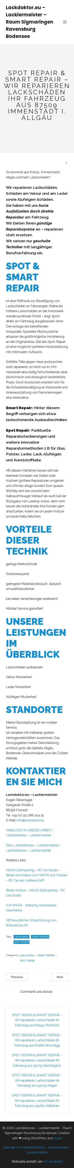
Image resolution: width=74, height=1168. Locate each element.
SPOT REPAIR (21, 942)
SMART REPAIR (40, 936)
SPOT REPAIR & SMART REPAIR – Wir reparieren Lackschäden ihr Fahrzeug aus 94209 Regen (37, 1080)
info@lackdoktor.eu (30, 820)
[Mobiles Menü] (64, 22)
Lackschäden (21, 936)
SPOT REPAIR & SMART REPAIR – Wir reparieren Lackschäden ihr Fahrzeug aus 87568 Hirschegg (37, 1040)
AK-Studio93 (52, 1161)
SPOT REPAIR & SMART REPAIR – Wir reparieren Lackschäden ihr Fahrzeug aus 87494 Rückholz (37, 1020)
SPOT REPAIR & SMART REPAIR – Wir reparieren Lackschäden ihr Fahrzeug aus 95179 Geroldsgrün (37, 1060)
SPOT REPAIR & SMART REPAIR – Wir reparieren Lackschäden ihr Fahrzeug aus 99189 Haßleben (37, 1101)
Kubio (58, 1138)
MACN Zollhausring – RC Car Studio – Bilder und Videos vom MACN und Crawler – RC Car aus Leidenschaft (36, 875)
